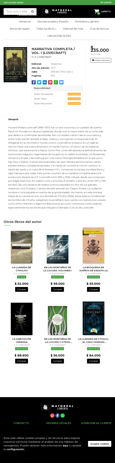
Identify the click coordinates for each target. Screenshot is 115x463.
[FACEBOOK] (57, 415)
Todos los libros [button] (45, 28)
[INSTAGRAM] (52, 415)
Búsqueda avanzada (27, 15)
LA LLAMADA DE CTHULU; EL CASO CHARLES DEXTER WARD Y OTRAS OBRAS (93, 340)
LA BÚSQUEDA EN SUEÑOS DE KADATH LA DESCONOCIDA (93, 269)
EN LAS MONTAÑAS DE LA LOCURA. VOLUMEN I (57, 269)
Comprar (21, 289)
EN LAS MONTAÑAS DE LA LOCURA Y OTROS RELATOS (57, 340)
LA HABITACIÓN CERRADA (21, 340)
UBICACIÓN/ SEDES (14, 2)
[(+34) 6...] (62, 415)
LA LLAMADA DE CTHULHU (21, 269)
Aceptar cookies (99, 443)
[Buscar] (32, 11)
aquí (65, 445)
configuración (15, 449)
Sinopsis (13, 119)
